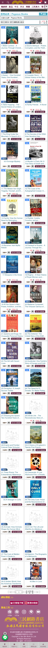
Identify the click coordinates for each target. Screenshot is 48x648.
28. (35, 418)
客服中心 (14, 646)
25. (10, 389)
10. (34, 163)
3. (11, 77)
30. (35, 446)
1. (12, 49)
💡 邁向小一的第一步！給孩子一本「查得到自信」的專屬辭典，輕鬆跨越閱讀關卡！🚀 (44, 10)
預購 (3, 27)
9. (12, 161)
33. (12, 499)
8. (35, 136)
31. (11, 474)
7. (12, 136)
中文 (17, 6)
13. (12, 220)
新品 (11, 6)
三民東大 (36, 6)
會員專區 (43, 646)
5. (12, 107)
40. (36, 581)
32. (35, 475)
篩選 (44, 14)
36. (34, 529)
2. (36, 47)
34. (35, 501)
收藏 (24, 646)
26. (35, 391)
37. (11, 556)
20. (34, 306)
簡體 (28, 6)
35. (11, 528)
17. (12, 275)
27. (10, 418)
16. (35, 247)
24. (36, 362)
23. (10, 362)
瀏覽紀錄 (34, 646)
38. (36, 555)
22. (35, 337)
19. (11, 306)
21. (12, 334)
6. (35, 104)
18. (35, 277)
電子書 (44, 6)
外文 (22, 6)
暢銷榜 (4, 6)
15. (10, 246)
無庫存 (29, 423)
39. (11, 583)
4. (35, 77)
